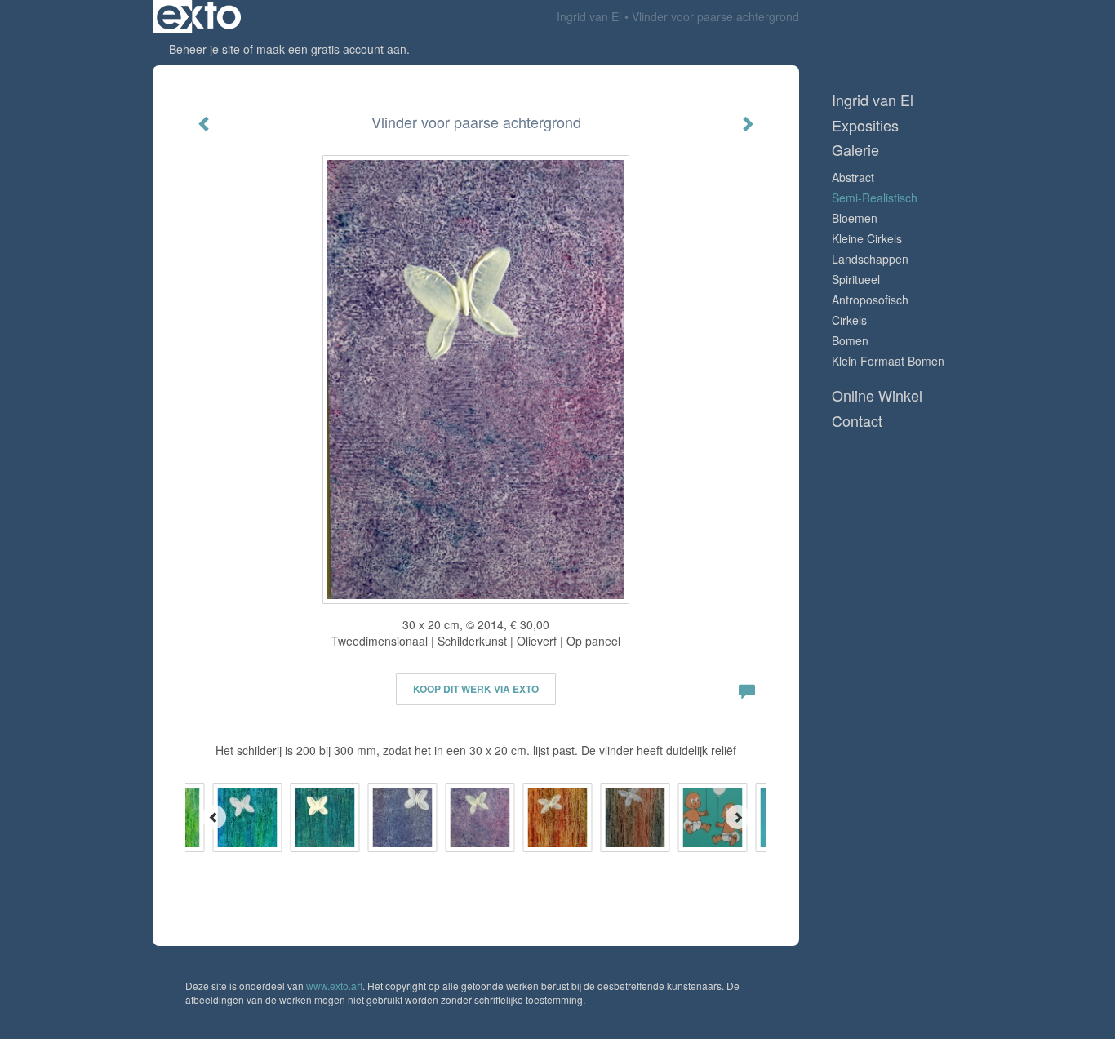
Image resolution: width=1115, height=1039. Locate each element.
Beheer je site (204, 49)
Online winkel (877, 395)
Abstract (853, 177)
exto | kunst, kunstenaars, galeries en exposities (199, 16)
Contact (857, 421)
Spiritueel (856, 279)
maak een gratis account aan (331, 49)
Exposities (865, 125)
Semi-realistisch (874, 197)
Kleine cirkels (867, 238)
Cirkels (849, 320)
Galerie (855, 150)
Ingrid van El (589, 16)
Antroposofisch (870, 299)
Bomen (850, 340)
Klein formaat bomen (888, 361)
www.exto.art (334, 985)
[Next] (738, 817)
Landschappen (870, 259)
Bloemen (854, 218)
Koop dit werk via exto (476, 689)
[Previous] (214, 817)
